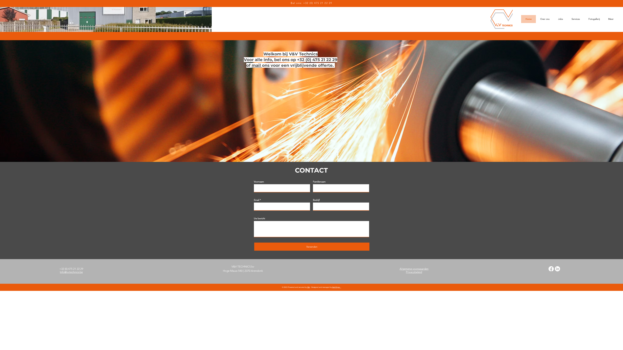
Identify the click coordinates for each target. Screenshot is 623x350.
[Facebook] (551, 268)
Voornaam (259, 182)
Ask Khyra (336, 287)
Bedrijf (316, 200)
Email (256, 200)
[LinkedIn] (557, 268)
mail (257, 65)
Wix (308, 287)
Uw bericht (259, 218)
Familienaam (319, 182)
